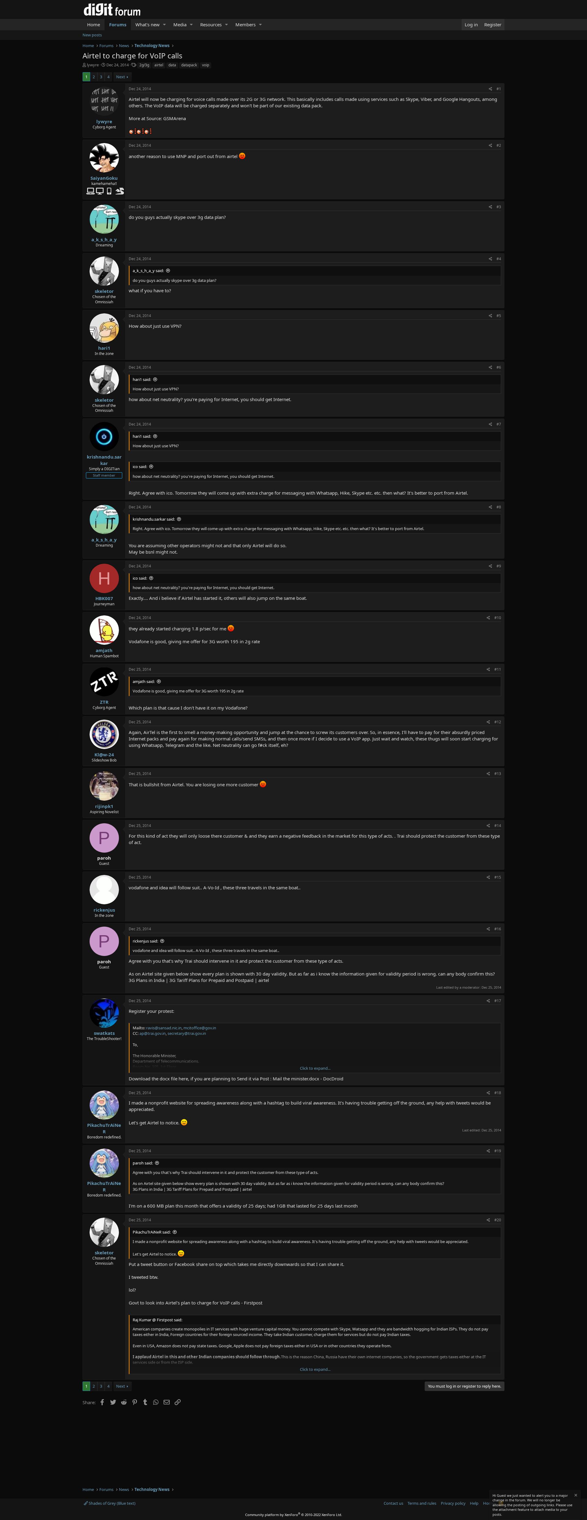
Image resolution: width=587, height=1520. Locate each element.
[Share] (490, 89)
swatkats (104, 1033)
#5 (499, 315)
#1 (499, 88)
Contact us (393, 1503)
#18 (497, 1092)
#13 (497, 773)
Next (120, 76)
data (172, 65)
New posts (92, 35)
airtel (158, 65)
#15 (497, 877)
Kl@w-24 (104, 754)
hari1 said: (142, 379)
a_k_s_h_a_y (104, 239)
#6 (499, 367)
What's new (147, 24)
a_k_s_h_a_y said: (148, 270)
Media (179, 24)
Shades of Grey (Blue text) (111, 1503)
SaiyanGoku (104, 178)
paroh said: (143, 1163)
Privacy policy (453, 1503)
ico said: (140, 466)
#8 (499, 507)
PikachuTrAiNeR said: (152, 1232)
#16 (497, 929)
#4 (499, 258)
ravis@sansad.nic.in (164, 1028)
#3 (499, 206)
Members (245, 24)
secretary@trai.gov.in (187, 1033)
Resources (211, 24)
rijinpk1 (104, 806)
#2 (499, 145)
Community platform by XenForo (293, 1514)
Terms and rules (422, 1503)
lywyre (93, 65)
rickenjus (104, 910)
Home (93, 24)
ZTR (104, 702)
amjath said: (144, 681)
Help (474, 1503)
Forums (117, 24)
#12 (497, 722)
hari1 (104, 348)
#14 (497, 825)
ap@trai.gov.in (152, 1033)
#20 (497, 1220)
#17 (497, 1000)
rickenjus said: (145, 941)
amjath (104, 650)
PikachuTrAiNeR (104, 1128)
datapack (189, 65)
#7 (499, 424)
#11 (497, 669)
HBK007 (104, 598)
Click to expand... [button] (315, 1068)
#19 (497, 1150)
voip (205, 65)
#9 (499, 566)
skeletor (104, 291)
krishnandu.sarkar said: (154, 519)
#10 (497, 617)
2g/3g (144, 65)
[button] (164, 24)
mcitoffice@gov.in (199, 1028)
